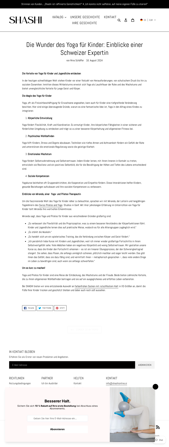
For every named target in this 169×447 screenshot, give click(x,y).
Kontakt (78, 383)
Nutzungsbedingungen (20, 383)
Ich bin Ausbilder (49, 383)
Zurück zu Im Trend (87, 329)
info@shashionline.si (116, 383)
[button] (148, 20)
